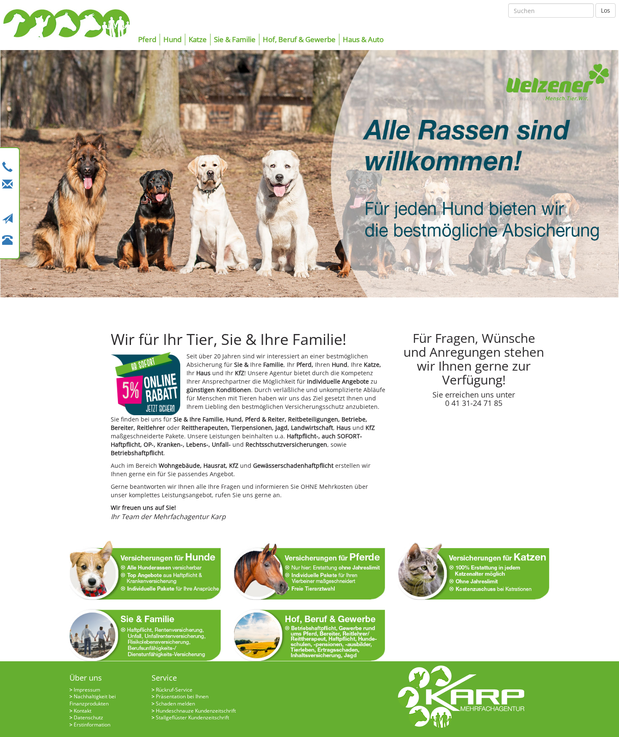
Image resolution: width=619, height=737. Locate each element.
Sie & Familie (235, 39)
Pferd (147, 39)
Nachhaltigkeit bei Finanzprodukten (92, 700)
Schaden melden (175, 703)
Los (605, 10)
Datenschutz (88, 717)
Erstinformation (92, 724)
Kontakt (82, 711)
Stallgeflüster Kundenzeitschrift (192, 717)
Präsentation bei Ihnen (182, 696)
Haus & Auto (363, 39)
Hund (172, 39)
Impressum (87, 690)
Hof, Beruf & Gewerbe (299, 39)
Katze (198, 39)
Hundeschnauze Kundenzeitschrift (196, 711)
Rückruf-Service (174, 690)
